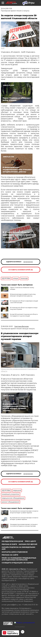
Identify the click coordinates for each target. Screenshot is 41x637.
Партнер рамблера (20, 626)
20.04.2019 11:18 (6, 9)
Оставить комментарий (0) (20, 270)
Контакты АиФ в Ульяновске (15, 552)
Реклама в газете (9, 544)
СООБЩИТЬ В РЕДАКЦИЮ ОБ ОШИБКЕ (17, 563)
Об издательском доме (12, 541)
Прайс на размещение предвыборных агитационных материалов (19, 559)
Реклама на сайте (10, 555)
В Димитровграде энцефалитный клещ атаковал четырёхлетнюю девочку (23, 295)
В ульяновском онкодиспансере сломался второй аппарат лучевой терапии (24, 511)
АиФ (2, 48)
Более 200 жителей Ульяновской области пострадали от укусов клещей (24, 315)
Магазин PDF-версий (28, 544)
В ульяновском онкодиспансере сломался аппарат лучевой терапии (24, 518)
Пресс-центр (30, 541)
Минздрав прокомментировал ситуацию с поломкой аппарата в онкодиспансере (24, 525)
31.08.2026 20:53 (7, 326)
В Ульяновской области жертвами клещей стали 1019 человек (19, 235)
